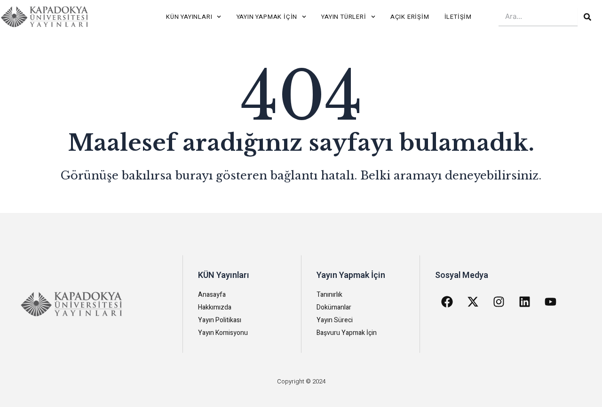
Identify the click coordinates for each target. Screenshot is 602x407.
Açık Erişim (409, 16)
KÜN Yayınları (189, 16)
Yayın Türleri (343, 16)
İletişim (458, 16)
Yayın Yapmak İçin (267, 16)
